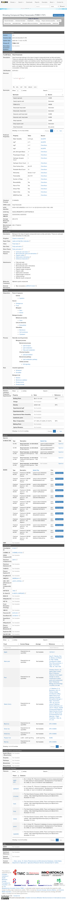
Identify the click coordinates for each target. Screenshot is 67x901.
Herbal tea (7, 734)
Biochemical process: (25, 343)
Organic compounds (18, 238)
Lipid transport (27, 345)
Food (17, 305)
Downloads (29, 2)
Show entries (19, 90)
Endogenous (19, 303)
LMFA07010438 (30, 286)
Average (38, 644)
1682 (14, 590)
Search (20, 2)
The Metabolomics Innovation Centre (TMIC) (13, 887)
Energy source (20, 382)
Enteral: (18, 295)
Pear (5, 677)
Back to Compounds (58, 15)
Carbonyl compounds (22, 259)
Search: (45, 90)
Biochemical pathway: (25, 357)
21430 (14, 548)
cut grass (15, 796)
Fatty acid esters (17, 246)
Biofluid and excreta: (21, 318)
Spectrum (61, 443)
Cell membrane (23, 332)
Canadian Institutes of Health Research (5, 876)
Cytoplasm (22, 334)
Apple (5, 652)
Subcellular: (19, 327)
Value (35, 395)
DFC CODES (52, 724)
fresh (14, 804)
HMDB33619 (16, 578)
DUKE (51, 738)
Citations (22, 775)
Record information (9, 20)
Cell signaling (26, 364)
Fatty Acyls (15, 244)
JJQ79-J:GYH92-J (17, 581)
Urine (20, 320)
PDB (25, 87)
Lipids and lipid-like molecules (20, 241)
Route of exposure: (17, 293)
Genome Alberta (51, 890)
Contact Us (60, 2)
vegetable (16, 834)
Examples (44, 2)
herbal (15, 819)
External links (7, 23)
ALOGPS (43, 139)
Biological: (18, 308)
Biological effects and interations (30, 23)
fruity (14, 811)
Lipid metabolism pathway (30, 359)
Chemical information (20, 20)
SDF (21, 87)
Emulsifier (18, 372)
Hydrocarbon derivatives (23, 257)
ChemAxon (44, 145)
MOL (17, 87)
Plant (20, 310)
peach (15, 826)
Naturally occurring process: (20, 338)
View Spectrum (59, 473)
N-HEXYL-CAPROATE (18, 593)
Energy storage (20, 384)
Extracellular (22, 325)
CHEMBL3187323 (17, 552)
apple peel (14, 781)
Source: (14, 301)
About (51, 2)
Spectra (58, 20)
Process (5, 338)
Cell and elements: (21, 322)
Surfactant (19, 370)
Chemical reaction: (24, 352)
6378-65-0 (15, 613)
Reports (37, 2)
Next (61, 131)
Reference (58, 395)
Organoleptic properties (45, 23)
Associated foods (17, 23)
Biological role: (16, 375)
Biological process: (21, 340)
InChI (35, 87)
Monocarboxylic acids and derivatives (26, 253)
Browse (12, 2)
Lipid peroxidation (28, 354)
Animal (21, 312)
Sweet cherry (7, 704)
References (55, 23)
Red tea (6, 742)
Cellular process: (24, 361)
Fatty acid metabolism (29, 350)
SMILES (30, 87)
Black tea (6, 724)
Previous (47, 131)
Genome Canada (41, 890)
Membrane (22, 330)
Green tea (7, 729)
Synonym (15, 94)
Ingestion (21, 298)
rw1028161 (15, 615)
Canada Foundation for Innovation (6, 883)
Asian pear (7, 661)
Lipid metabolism (27, 348)
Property (15, 395)
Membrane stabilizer (21, 380)
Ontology (38, 20)
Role (4, 368)
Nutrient (18, 378)
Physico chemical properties (48, 20)
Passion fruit (7, 738)
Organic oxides (20, 255)
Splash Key (43, 441)
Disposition (6, 293)
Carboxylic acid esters (22, 252)
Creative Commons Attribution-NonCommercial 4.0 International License (46, 898)
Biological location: (17, 315)
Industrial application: (18, 368)
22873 (14, 560)
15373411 (52, 652)
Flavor (15, 775)
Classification (30, 20)
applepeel (16, 789)
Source (50, 94)
